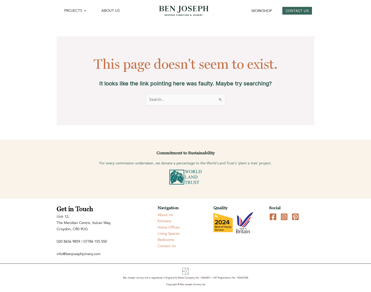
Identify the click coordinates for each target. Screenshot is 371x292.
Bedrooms (166, 239)
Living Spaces (168, 233)
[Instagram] (284, 217)
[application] (84, 10)
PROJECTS (73, 10)
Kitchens (164, 221)
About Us (165, 214)
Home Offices (168, 227)
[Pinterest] (295, 217)
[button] (298, 11)
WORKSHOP (261, 10)
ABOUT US (110, 10)
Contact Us (167, 246)
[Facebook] (273, 217)
